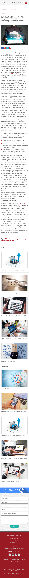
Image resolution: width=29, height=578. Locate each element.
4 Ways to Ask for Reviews (8, 361)
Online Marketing (22, 12)
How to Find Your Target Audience (10, 388)
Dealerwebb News (14, 12)
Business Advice (6, 12)
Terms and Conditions (18, 569)
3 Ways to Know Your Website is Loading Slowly (14, 458)
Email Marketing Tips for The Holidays (11, 481)
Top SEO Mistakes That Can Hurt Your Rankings (14, 338)
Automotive (11, 239)
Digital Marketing (21, 239)
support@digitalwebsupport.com (14, 548)
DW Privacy (7, 569)
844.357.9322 (17, 3)
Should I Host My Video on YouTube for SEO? (13, 315)
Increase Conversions (7, 241)
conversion (21, 203)
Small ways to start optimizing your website (13, 270)
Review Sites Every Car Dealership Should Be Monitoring (13, 412)
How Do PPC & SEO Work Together (10, 293)
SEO (3, 13)
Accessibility (14, 571)
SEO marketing (15, 74)
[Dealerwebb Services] (5, 2)
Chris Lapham (13, 9)
